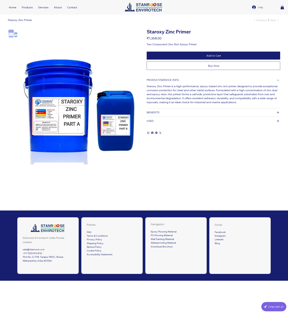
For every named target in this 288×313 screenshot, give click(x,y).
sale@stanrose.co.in (33, 249)
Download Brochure (162, 246)
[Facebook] (152, 132)
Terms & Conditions (97, 235)
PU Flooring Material (162, 235)
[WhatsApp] (148, 132)
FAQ (89, 232)
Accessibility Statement (99, 254)
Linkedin (219, 239)
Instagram (220, 235)
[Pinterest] (156, 132)
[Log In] (254, 7)
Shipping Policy (95, 243)
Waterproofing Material (163, 242)
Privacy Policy (94, 239)
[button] (282, 7)
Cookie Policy (94, 250)
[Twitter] (160, 132)
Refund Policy (94, 246)
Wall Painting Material (162, 239)
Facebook (220, 232)
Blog (217, 243)
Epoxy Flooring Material (163, 231)
